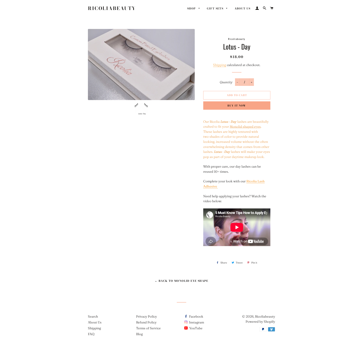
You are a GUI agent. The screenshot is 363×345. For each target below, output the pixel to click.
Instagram (196, 322)
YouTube (195, 328)
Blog (139, 334)
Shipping (219, 65)
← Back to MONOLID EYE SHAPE (181, 281)
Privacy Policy (146, 316)
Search (93, 316)
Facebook (195, 316)
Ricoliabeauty (112, 8)
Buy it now (236, 105)
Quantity (226, 82)
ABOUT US (242, 8)
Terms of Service (148, 328)
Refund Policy (146, 322)
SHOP (192, 8)
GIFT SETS (215, 8)
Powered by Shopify (260, 321)
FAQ (91, 334)
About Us (95, 322)
